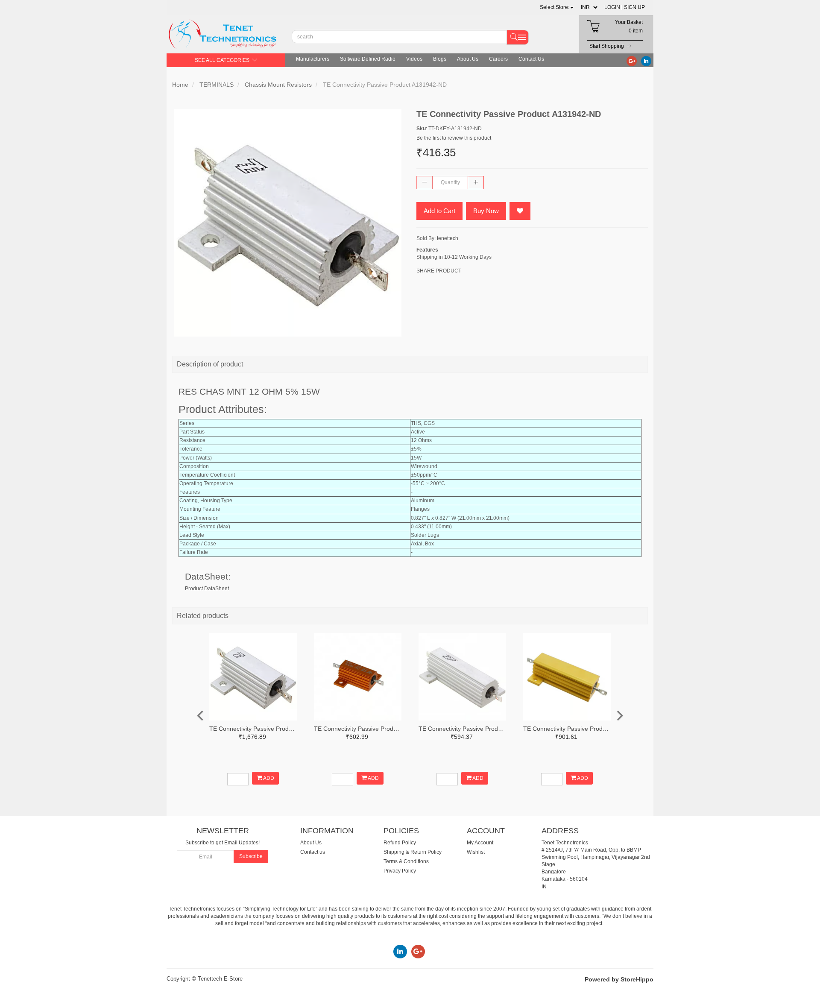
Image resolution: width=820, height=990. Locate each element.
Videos (414, 59)
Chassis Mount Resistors (278, 84)
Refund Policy (400, 843)
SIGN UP (634, 7)
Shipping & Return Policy (413, 852)
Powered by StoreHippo (619, 979)
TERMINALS (216, 84)
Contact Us (531, 59)
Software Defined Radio (367, 59)
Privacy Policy (400, 871)
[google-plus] (632, 61)
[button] (557, 7)
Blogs (439, 59)
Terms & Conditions (406, 861)
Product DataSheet (207, 589)
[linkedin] (646, 61)
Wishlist (476, 852)
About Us (467, 59)
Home (180, 84)
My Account (480, 843)
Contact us (312, 852)
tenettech (447, 238)
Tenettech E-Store (220, 978)
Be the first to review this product (453, 138)
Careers (498, 59)
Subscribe (251, 856)
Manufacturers (312, 59)
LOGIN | (613, 7)
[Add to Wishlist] (520, 211)
